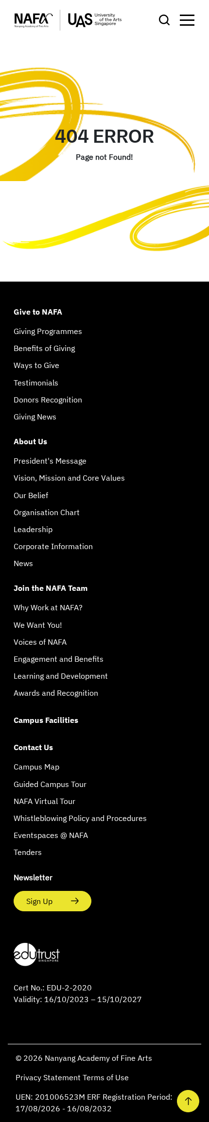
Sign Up (40, 901)
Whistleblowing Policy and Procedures (80, 818)
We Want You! (38, 625)
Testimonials (36, 382)
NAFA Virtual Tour (44, 801)
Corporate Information (53, 546)
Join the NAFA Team (50, 588)
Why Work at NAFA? (48, 607)
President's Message (50, 461)
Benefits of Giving (44, 348)
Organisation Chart (47, 512)
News (23, 563)
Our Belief (31, 495)
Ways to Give (36, 365)
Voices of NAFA (40, 642)
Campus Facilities (46, 720)
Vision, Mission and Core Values (69, 478)
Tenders (28, 852)
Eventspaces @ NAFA (51, 835)
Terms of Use (106, 1077)
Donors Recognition (48, 399)
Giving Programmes (48, 331)
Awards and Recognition (56, 693)
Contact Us (33, 747)
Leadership (33, 529)
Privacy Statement (49, 1077)
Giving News (35, 416)
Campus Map (36, 766)
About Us (30, 441)
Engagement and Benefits (59, 659)
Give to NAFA (38, 312)
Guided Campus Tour (50, 784)
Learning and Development (61, 676)
